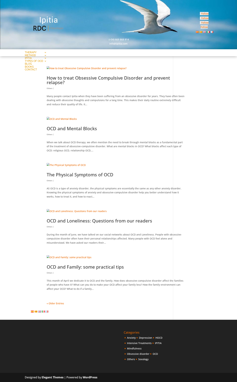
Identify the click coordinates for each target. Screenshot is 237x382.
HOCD (158, 337)
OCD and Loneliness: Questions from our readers (99, 221)
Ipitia (28, 58)
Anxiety (131, 337)
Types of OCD (34, 61)
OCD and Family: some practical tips (85, 267)
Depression (145, 337)
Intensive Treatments (139, 343)
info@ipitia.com (118, 43)
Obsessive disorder (138, 353)
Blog (28, 63)
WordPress (90, 377)
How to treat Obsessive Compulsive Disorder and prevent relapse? (108, 80)
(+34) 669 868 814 (119, 39)
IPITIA (158, 343)
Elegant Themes (53, 377)
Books (29, 66)
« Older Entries (55, 303)
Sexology (143, 359)
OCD (155, 353)
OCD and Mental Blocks (72, 128)
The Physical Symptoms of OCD (80, 174)
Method (30, 55)
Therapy (31, 52)
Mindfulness (134, 348)
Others (49, 88)
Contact (31, 69)
